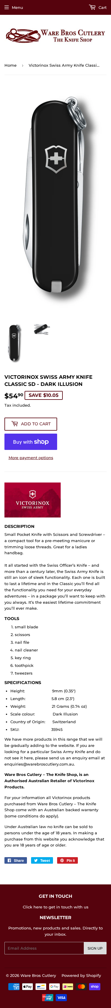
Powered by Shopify (81, 975)
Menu (17, 7)
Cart (102, 7)
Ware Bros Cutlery (38, 975)
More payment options (31, 457)
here (37, 907)
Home (10, 65)
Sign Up (95, 948)
